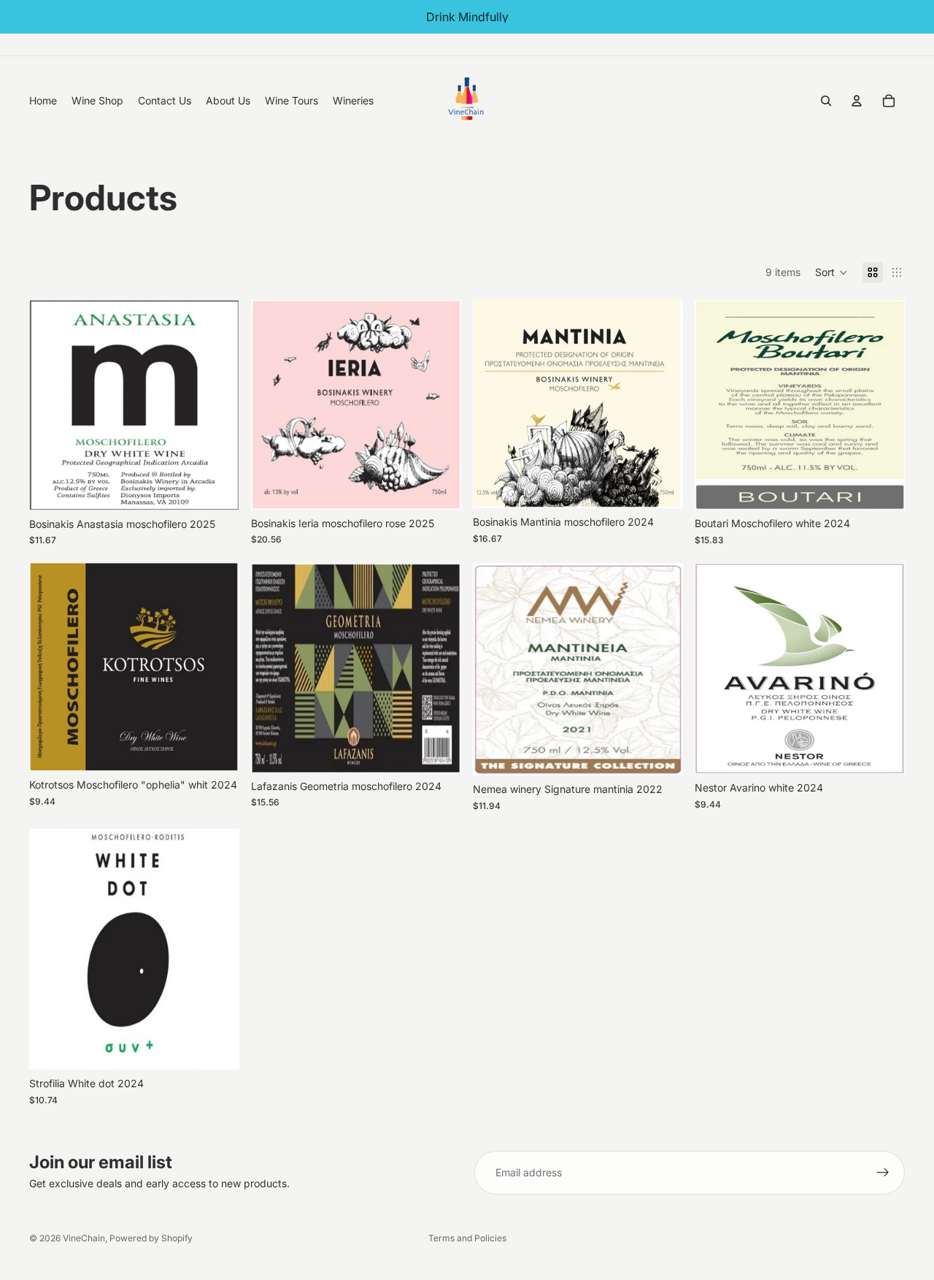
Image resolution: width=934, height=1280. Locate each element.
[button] (831, 272)
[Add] (217, 488)
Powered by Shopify (151, 1238)
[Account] (857, 101)
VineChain (84, 1238)
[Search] (826, 101)
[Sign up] (883, 1172)
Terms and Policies (467, 1238)
